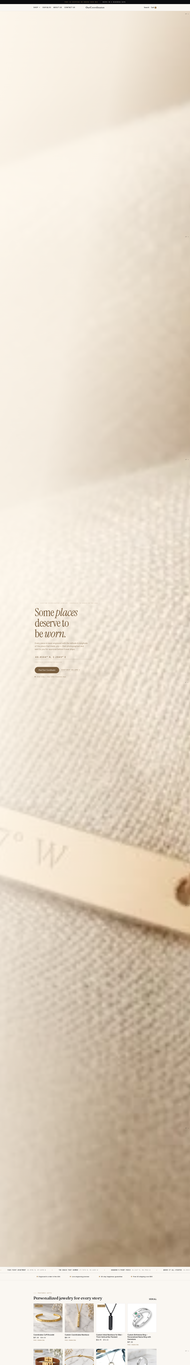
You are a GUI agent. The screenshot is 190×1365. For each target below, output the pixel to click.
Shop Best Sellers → (70, 670)
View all (153, 1299)
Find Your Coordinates (46, 670)
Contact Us (69, 7)
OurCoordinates (95, 7)
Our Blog (46, 7)
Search (146, 7)
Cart (153, 7)
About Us (57, 7)
